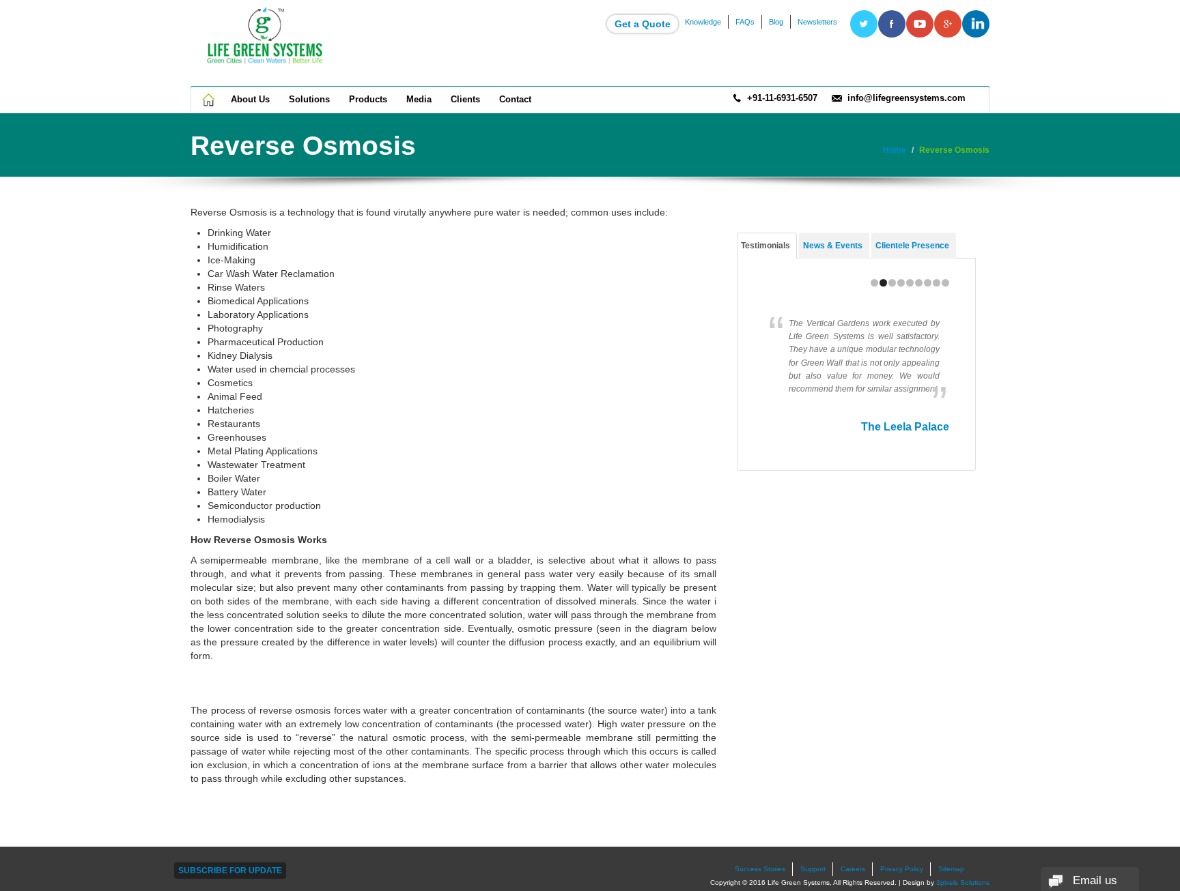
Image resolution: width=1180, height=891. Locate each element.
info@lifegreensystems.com (906, 98)
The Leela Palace (905, 427)
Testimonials (765, 245)
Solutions (309, 99)
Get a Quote (643, 23)
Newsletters (817, 22)
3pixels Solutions (962, 882)
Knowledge (703, 22)
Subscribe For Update (230, 870)
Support (813, 869)
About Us (250, 99)
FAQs (745, 22)
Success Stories (760, 869)
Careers (853, 869)
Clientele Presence (912, 245)
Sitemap (951, 869)
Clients (465, 99)
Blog (776, 22)
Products (368, 99)
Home (209, 99)
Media (419, 99)
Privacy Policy (901, 869)
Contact (515, 99)
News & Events (832, 245)
